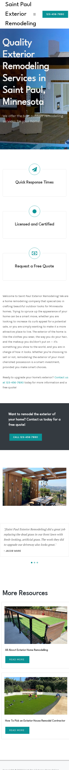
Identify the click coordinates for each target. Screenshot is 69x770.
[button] (31, 562)
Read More (16, 659)
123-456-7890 (55, 14)
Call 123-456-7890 (25, 437)
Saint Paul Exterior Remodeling (20, 14)
